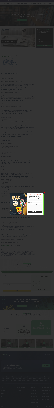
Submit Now (34, 211)
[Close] (44, 192)
